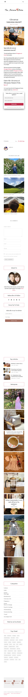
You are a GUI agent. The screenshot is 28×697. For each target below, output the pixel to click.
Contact (5, 694)
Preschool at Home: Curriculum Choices (16, 370)
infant (5, 650)
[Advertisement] (14, 124)
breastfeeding (6, 637)
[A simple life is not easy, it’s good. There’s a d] (14, 567)
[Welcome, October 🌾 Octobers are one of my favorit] (14, 546)
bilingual (14, 635)
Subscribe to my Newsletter (14, 310)
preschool (16, 657)
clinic (17, 637)
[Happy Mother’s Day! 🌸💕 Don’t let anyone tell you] (14, 399)
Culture (6, 588)
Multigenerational (7, 655)
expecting (6, 644)
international (10, 650)
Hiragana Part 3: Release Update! (10, 213)
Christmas (13, 637)
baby (5, 635)
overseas (19, 655)
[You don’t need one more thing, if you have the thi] (14, 483)
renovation (12, 659)
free (17, 644)
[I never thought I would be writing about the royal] (14, 504)
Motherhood (7, 596)
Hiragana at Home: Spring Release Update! (12, 175)
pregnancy (11, 657)
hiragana (5, 646)
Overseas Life (7, 598)
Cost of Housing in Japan (9, 194)
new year (14, 655)
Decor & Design (8, 604)
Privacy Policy (7, 693)
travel (5, 661)
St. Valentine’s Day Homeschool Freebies (17, 376)
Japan (15, 650)
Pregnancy (6, 601)
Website (5, 248)
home (17, 646)
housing (18, 648)
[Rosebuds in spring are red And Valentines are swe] (14, 462)
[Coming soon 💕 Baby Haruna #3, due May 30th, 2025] (14, 525)
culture (5, 642)
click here (15, 89)
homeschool (6, 648)
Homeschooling (8, 612)
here (5, 85)
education (19, 642)
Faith (5, 590)
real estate (6, 659)
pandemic (6, 657)
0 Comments (6, 141)
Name (5, 238)
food (14, 644)
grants (21, 644)
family (11, 644)
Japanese (19, 650)
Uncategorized (8, 616)
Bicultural (9, 635)
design (10, 642)
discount (14, 642)
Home (5, 603)
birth (18, 635)
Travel (5, 614)
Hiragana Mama (8, 69)
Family (5, 592)
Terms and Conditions (15, 693)
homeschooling (12, 648)
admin (11, 147)
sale (19, 659)
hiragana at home (12, 646)
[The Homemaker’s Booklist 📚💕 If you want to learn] (14, 420)
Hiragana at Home (18, 70)
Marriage (6, 594)
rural (16, 659)
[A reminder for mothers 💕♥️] (14, 441)
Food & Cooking (8, 607)
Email (5, 243)
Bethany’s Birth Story (16, 363)
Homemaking (7, 609)
